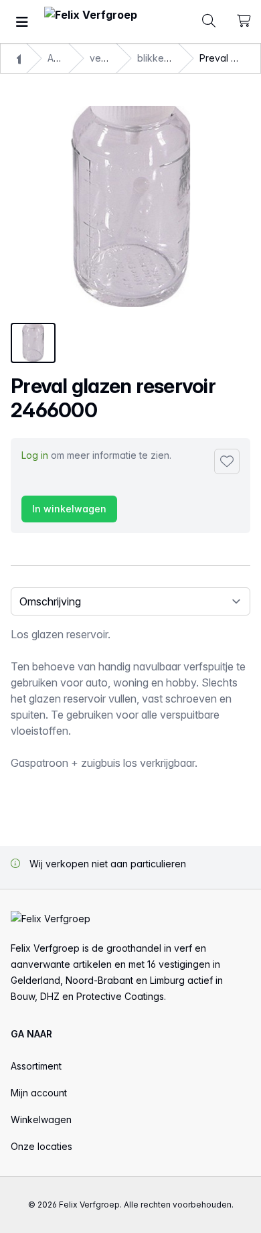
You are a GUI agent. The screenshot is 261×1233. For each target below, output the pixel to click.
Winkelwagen (41, 1119)
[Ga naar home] (90, 22)
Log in (34, 455)
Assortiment (36, 1066)
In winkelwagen (69, 508)
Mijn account (39, 1092)
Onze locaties (41, 1146)
